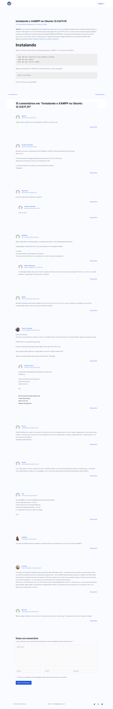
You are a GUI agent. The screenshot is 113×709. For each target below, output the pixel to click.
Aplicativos (30, 24)
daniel (24, 462)
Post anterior (12, 94)
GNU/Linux (42, 39)
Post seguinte (100, 94)
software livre (54, 29)
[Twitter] (94, 704)
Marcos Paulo (29, 365)
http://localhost (30, 246)
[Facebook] (102, 704)
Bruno (24, 297)
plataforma (46, 29)
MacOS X (56, 39)
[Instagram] (98, 704)
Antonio (24, 566)
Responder (93, 127)
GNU (91, 34)
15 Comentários (21, 24)
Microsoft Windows (32, 39)
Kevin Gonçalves (29, 265)
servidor (27, 29)
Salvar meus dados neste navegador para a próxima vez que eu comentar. (42, 677)
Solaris (49, 39)
